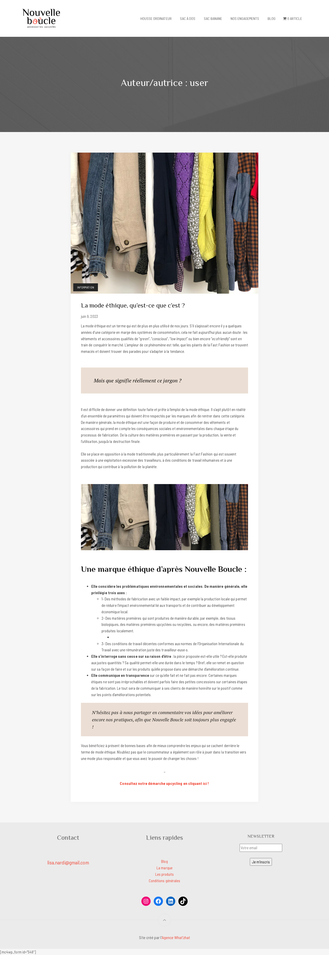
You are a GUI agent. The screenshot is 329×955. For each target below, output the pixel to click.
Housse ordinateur (156, 18)
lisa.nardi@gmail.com (68, 862)
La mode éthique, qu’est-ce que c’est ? (133, 305)
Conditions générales (164, 880)
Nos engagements (245, 18)
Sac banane (213, 18)
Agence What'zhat (176, 937)
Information (85, 287)
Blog (272, 18)
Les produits (164, 874)
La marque (164, 867)
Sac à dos (188, 18)
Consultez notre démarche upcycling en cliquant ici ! (164, 783)
